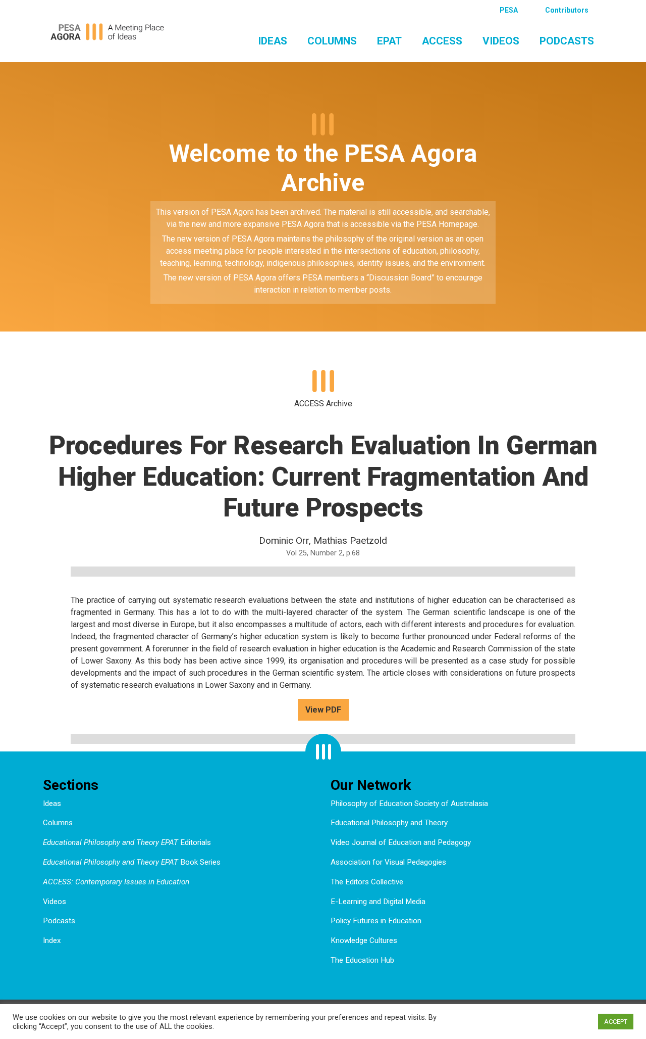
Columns (332, 41)
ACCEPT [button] (615, 1021)
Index (52, 940)
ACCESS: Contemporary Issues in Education (116, 881)
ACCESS (442, 41)
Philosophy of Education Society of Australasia (409, 803)
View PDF (323, 710)
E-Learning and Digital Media (378, 901)
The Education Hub (362, 960)
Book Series (132, 862)
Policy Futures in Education (376, 920)
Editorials (127, 842)
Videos (500, 41)
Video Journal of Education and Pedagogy (401, 842)
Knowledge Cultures (364, 940)
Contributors (566, 10)
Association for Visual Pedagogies (388, 862)
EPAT (389, 41)
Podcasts (567, 41)
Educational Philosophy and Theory (389, 822)
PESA (509, 10)
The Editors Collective (367, 881)
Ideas (272, 41)
